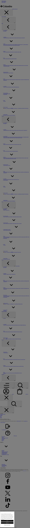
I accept (7, 520)
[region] (7, 519)
